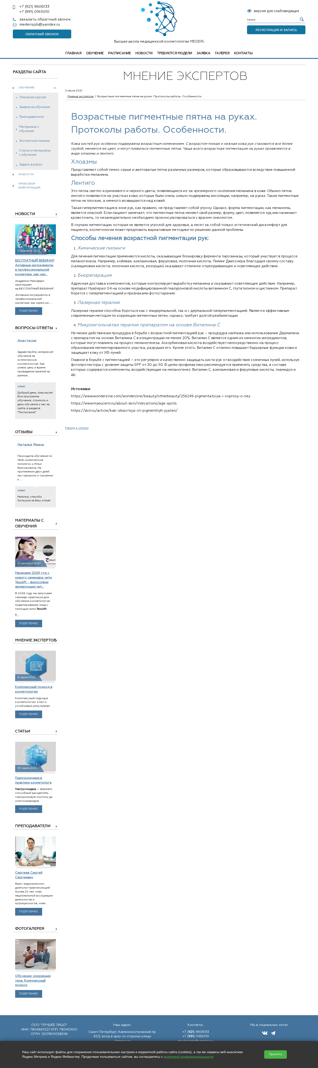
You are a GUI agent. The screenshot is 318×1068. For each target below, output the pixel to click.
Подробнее (28, 311)
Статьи (22, 731)
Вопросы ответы (34, 328)
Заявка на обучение (34, 107)
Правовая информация (29, 185)
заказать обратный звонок (45, 19)
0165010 (34, 12)
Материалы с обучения (29, 129)
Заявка (203, 53)
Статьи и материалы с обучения (35, 152)
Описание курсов (32, 97)
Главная (73, 53)
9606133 (34, 7)
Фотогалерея (29, 929)
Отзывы (24, 432)
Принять (275, 1054)
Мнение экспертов (35, 640)
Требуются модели (174, 53)
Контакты (243, 53)
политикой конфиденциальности (188, 1056)
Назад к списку (77, 428)
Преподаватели (31, 116)
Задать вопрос (30, 164)
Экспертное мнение (34, 140)
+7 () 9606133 (195, 1032)
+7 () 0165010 (195, 1036)
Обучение (95, 53)
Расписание (119, 53)
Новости (143, 53)
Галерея (222, 53)
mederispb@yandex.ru (39, 25)
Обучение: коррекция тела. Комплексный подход (33, 980)
